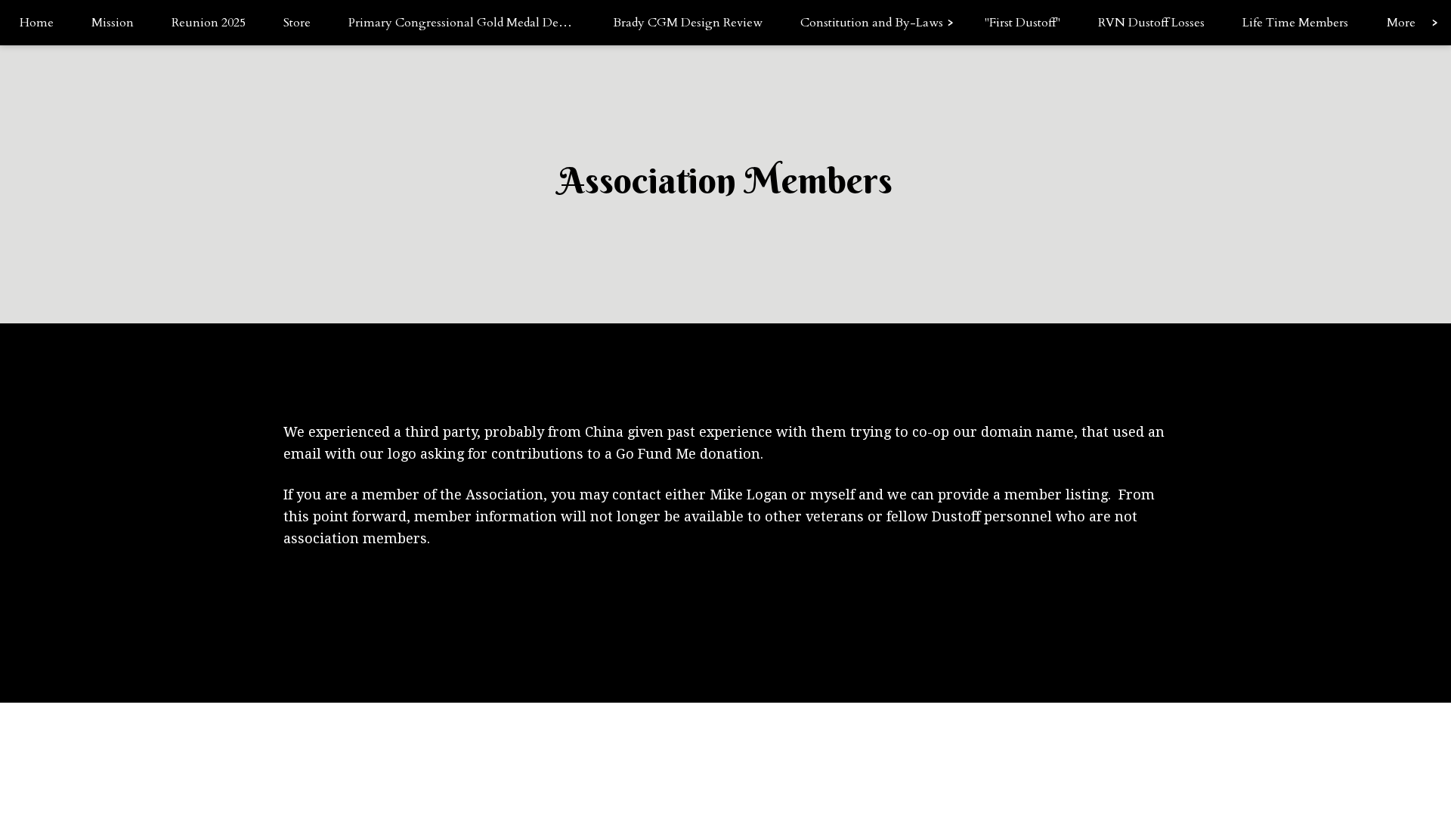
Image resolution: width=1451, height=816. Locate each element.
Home (37, 22)
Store (297, 22)
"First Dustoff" (1022, 22)
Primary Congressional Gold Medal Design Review (471, 22)
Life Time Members (1295, 22)
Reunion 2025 (209, 22)
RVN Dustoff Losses (1151, 22)
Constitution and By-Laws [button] (871, 22)
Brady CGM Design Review (688, 22)
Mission (112, 22)
